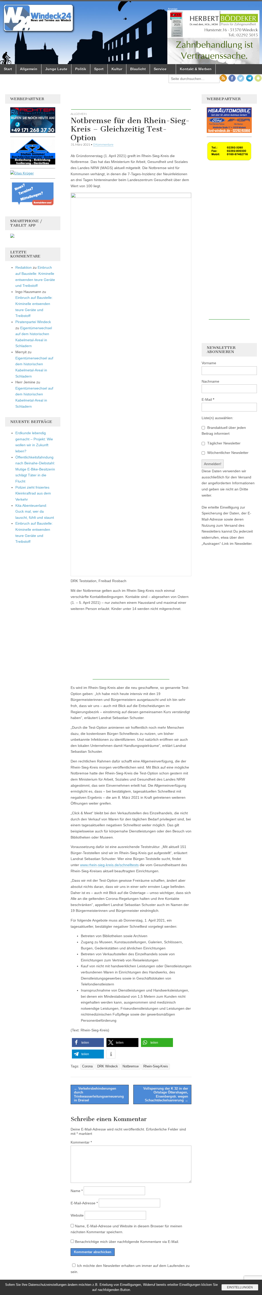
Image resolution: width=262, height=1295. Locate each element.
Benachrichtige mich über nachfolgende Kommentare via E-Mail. (127, 1242)
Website (77, 1215)
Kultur (117, 69)
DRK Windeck (107, 1066)
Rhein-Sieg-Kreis (155, 1066)
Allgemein (28, 69)
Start (8, 69)
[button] (88, 1042)
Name (77, 1191)
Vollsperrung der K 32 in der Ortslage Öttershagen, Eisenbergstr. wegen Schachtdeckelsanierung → (165, 1094)
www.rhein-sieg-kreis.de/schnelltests (109, 865)
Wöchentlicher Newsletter (227, 453)
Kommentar (81, 1142)
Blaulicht (138, 69)
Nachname (210, 381)
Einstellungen (240, 1287)
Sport (99, 69)
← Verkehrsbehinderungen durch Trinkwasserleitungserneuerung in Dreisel (99, 1094)
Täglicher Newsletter (223, 443)
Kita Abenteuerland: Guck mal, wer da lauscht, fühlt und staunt (34, 511)
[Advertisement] (131, 102)
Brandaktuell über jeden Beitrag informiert (224, 431)
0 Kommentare (103, 144)
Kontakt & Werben (196, 69)
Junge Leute (56, 69)
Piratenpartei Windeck (33, 322)
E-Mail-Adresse (84, 1203)
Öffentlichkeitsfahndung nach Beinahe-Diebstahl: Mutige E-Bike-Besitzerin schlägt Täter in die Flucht (35, 469)
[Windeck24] (131, 32)
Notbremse (131, 1066)
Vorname (209, 363)
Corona (87, 1066)
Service (160, 69)
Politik (80, 69)
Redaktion (23, 267)
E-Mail (208, 399)
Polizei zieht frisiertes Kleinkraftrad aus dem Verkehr (33, 493)
